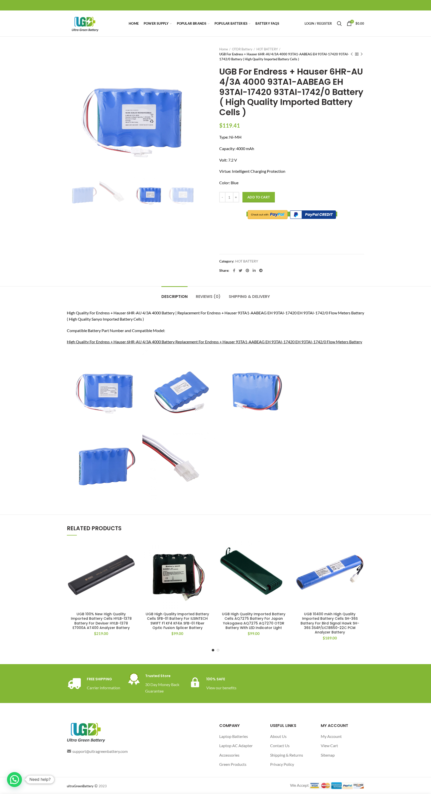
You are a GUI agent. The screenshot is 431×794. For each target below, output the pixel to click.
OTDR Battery (242, 49)
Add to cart (258, 197)
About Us (278, 736)
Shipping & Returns (286, 755)
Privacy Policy (282, 764)
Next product (361, 54)
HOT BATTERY (267, 49)
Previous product (351, 54)
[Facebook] (234, 270)
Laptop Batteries (233, 736)
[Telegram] (260, 270)
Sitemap (328, 755)
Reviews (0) (208, 296)
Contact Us (280, 745)
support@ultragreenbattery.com (100, 751)
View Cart (329, 745)
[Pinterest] (247, 270)
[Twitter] (240, 270)
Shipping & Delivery (249, 296)
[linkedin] (254, 270)
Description (174, 296)
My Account (331, 736)
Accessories (229, 755)
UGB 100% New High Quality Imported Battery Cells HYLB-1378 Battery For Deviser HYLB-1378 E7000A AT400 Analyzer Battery (101, 621)
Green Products (232, 764)
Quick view (132, 560)
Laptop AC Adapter (236, 745)
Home (223, 49)
